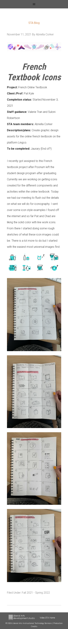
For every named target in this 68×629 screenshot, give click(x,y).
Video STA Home (47, 618)
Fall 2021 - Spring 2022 (36, 592)
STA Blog (34, 23)
